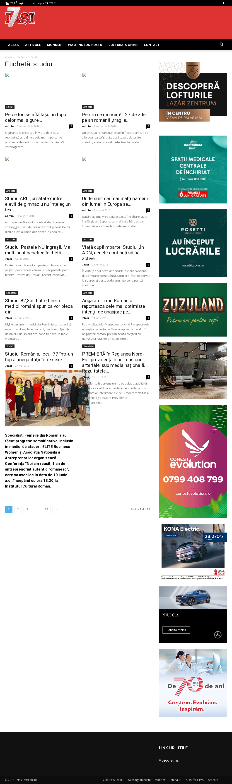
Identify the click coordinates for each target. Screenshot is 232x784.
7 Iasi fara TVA (195, 780)
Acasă (9, 57)
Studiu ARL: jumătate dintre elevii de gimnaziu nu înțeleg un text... (38, 204)
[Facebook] (223, 3)
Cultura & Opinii (123, 45)
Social (9, 106)
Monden (54, 45)
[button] (221, 45)
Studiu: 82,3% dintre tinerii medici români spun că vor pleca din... (39, 306)
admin (9, 126)
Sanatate (11, 292)
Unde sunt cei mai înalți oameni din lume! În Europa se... (115, 201)
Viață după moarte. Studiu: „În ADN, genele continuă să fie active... (113, 252)
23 (46, 509)
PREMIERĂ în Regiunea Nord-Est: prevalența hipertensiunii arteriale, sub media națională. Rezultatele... (113, 362)
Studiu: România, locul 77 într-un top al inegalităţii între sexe (39, 356)
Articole (33, 45)
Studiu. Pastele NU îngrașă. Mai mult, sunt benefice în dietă (38, 250)
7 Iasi (8, 259)
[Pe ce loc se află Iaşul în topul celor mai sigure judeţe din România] (39, 91)
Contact (152, 45)
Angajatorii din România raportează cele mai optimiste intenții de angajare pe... (113, 306)
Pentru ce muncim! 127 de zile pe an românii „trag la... (114, 117)
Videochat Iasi (169, 760)
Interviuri (175, 780)
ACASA (13, 45)
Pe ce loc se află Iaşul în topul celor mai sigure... (36, 117)
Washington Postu (85, 45)
